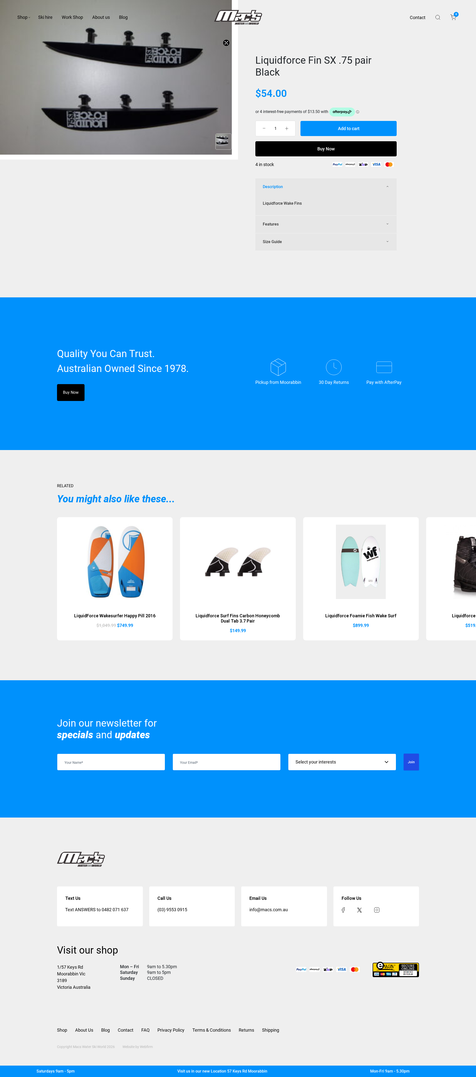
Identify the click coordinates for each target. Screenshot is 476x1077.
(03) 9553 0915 (172, 909)
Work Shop (72, 17)
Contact (417, 17)
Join (411, 762)
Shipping (270, 1030)
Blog (123, 17)
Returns (246, 1030)
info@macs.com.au (268, 909)
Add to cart (348, 128)
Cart (455, 15)
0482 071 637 (115, 909)
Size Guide (272, 241)
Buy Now (326, 148)
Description (273, 186)
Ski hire (45, 17)
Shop (22, 17)
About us (101, 17)
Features (271, 224)
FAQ (145, 1030)
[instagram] (377, 909)
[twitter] (359, 909)
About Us (84, 1030)
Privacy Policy (170, 1030)
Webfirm (146, 1047)
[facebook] (343, 909)
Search (437, 17)
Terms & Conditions (211, 1030)
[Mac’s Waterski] (238, 17)
